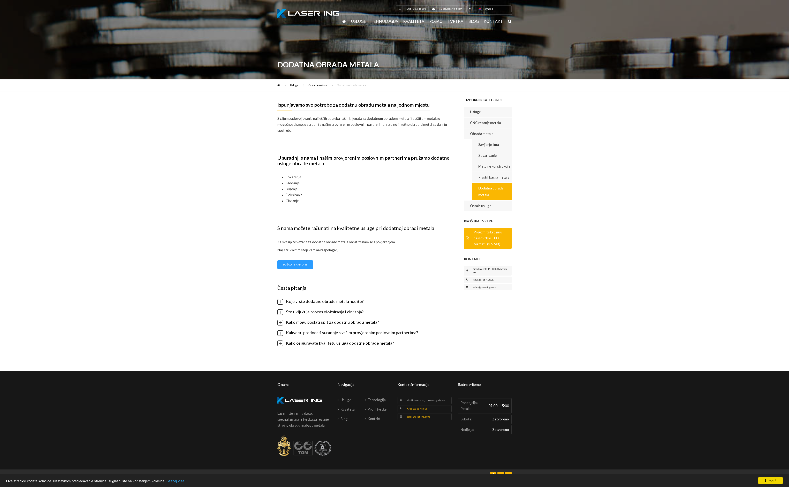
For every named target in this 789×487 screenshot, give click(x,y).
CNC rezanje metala (485, 123)
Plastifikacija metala (493, 177)
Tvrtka (455, 21)
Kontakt (493, 21)
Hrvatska (488, 8)
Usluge (358, 21)
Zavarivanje (487, 155)
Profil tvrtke (377, 409)
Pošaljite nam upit (295, 264)
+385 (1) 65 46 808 (415, 8)
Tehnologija (384, 21)
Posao (436, 21)
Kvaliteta (413, 21)
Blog (473, 21)
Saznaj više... (176, 480)
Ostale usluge (480, 206)
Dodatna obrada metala (491, 191)
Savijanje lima (488, 144)
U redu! (770, 480)
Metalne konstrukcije (494, 166)
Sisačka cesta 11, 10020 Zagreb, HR (426, 400)
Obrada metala (317, 85)
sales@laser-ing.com (450, 8)
